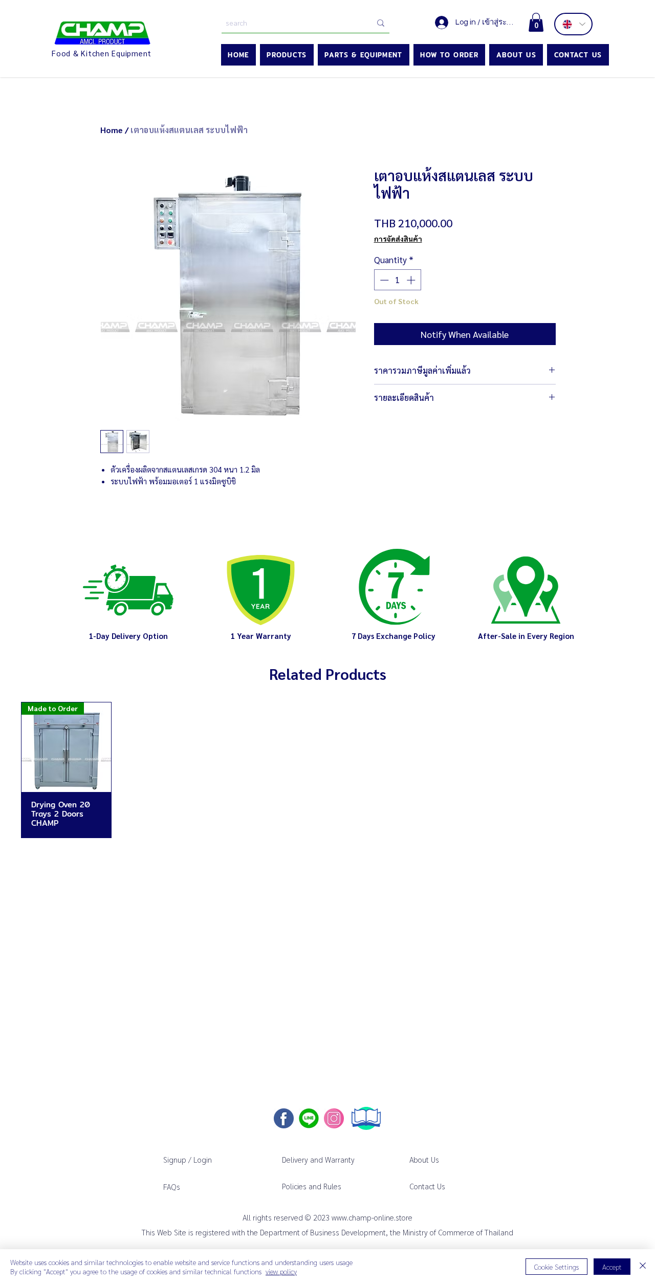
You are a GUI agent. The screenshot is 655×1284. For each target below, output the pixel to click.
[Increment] (412, 280)
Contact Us (427, 1186)
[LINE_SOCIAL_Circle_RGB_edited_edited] (309, 1118)
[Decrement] (383, 280)
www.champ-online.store (372, 1217)
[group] (327, 770)
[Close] (643, 1266)
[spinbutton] (397, 280)
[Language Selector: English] (573, 24)
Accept (612, 1266)
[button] (536, 22)
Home (111, 129)
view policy (281, 1271)
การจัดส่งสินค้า (398, 238)
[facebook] (284, 1118)
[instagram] (334, 1118)
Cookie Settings (556, 1266)
